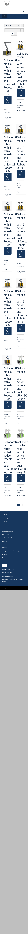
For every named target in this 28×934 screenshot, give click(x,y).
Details (10, 117)
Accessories (7, 524)
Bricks (5, 514)
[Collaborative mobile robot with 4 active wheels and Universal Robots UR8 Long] (7, 48)
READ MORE (6, 118)
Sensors (6, 521)
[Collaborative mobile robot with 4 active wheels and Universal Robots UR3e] (7, 206)
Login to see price (7, 100)
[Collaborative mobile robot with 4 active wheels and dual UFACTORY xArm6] (7, 434)
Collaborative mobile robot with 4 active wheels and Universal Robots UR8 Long (12, 77)
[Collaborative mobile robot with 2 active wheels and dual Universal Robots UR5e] (21, 206)
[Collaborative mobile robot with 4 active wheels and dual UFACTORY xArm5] (21, 434)
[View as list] (15, 33)
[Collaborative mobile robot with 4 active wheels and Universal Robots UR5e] (21, 129)
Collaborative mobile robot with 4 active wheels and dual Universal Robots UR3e (12, 154)
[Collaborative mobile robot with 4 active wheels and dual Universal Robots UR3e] (7, 129)
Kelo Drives (5, 534)
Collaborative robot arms (9, 538)
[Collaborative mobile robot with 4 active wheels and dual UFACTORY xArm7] (21, 360)
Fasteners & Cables (7, 531)
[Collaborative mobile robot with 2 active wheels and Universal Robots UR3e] (7, 360)
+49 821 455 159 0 (7, 572)
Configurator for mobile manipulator (12, 551)
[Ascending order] (22, 25)
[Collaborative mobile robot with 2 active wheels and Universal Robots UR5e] (21, 283)
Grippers (4, 547)
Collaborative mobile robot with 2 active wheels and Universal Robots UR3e (12, 384)
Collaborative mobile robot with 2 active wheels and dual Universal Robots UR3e (12, 308)
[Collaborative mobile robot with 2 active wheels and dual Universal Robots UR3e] (7, 283)
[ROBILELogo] (7, 2)
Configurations (8, 518)
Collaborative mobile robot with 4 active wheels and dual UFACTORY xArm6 (12, 457)
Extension (5, 541)
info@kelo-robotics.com (8, 569)
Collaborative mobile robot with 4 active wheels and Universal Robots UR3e (12, 230)
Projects (4, 554)
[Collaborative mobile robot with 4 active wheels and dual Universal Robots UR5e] (21, 45)
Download (5, 557)
